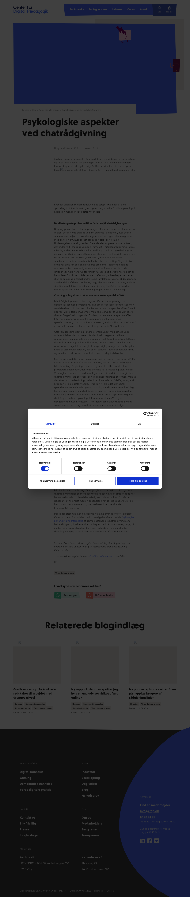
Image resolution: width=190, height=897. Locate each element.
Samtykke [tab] (50, 423)
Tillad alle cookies (138, 480)
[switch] (78, 468)
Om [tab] (139, 423)
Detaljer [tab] (95, 423)
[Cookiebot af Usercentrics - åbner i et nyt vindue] (146, 414)
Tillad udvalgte (95, 480)
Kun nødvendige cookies (52, 480)
